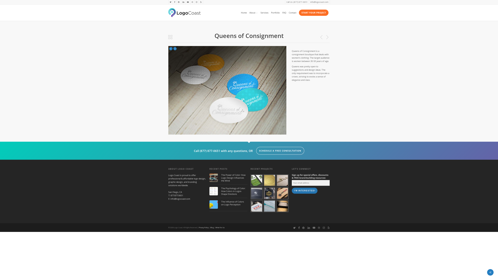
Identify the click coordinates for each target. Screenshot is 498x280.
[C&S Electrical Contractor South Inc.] (270, 206)
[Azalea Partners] (257, 193)
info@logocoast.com (180, 198)
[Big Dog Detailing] (282, 193)
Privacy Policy (204, 227)
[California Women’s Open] (270, 180)
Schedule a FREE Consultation (280, 150)
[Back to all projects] (170, 37)
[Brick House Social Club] (270, 193)
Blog (212, 227)
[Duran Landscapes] (257, 180)
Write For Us (219, 227)
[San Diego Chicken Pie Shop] (282, 180)
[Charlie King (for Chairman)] (257, 206)
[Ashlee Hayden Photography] (282, 206)
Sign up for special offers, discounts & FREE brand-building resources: (310, 176)
